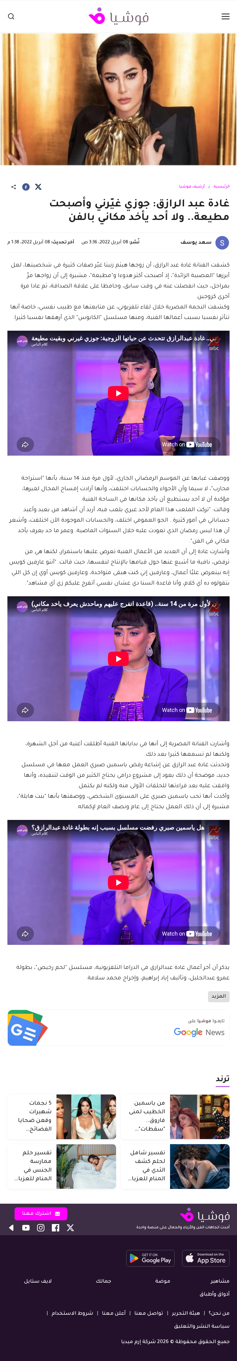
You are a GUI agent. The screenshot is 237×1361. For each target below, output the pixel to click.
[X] (38, 187)
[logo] (118, 16)
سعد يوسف (196, 243)
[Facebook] (26, 187)
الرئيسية (222, 187)
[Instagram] (40, 1227)
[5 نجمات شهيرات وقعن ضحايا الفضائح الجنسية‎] (86, 1116)
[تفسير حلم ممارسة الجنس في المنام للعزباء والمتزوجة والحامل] (86, 1166)
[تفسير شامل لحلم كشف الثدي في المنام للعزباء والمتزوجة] (200, 1166)
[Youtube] (26, 1227)
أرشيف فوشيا (192, 187)
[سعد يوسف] (222, 242)
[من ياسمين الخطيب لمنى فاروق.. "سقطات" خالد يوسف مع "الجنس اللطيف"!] (200, 1116)
